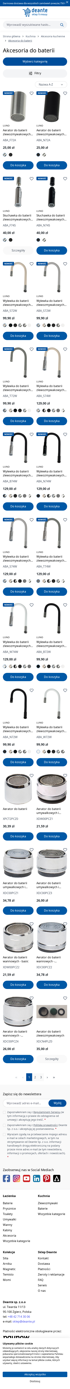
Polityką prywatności (45, 1125)
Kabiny (7, 1230)
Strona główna (11, 36)
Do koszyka (18, 165)
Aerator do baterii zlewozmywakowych (50, 1033)
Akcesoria (9, 1236)
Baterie (8, 1203)
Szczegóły (18, 250)
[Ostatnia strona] (54, 1077)
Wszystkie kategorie (16, 1241)
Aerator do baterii (15, 809)
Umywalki (9, 1219)
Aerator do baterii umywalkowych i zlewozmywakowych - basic (51, 811)
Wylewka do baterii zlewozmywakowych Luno (17, 303)
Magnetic (9, 1269)
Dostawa (44, 1264)
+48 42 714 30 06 (19, 1317)
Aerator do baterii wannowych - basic (16, 959)
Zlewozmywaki (48, 1203)
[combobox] (35, 25)
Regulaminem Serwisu (46, 1112)
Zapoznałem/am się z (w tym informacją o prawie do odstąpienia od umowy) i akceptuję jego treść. (35, 1115)
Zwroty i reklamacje (51, 1274)
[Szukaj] (62, 25)
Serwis (42, 1285)
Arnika (7, 1264)
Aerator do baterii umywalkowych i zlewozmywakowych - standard (51, 885)
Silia (5, 1258)
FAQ (40, 1280)
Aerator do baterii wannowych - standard (15, 1033)
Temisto (8, 1274)
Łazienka (9, 1196)
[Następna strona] (47, 1077)
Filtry (37, 73)
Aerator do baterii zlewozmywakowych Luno (17, 132)
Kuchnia (44, 1196)
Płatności (44, 1269)
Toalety (8, 1214)
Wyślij (57, 1103)
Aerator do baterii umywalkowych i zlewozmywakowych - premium (17, 885)
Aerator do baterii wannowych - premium (48, 959)
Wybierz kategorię (35, 61)
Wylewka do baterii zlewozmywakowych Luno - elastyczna (50, 644)
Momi (7, 1280)
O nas (42, 1291)
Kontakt (43, 1258)
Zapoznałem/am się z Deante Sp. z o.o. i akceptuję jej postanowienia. (37, 1127)
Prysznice (9, 1209)
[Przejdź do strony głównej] (35, 12)
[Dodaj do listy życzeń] (32, 93)
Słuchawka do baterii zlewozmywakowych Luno (17, 217)
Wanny (7, 1225)
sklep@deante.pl (24, 1321)
